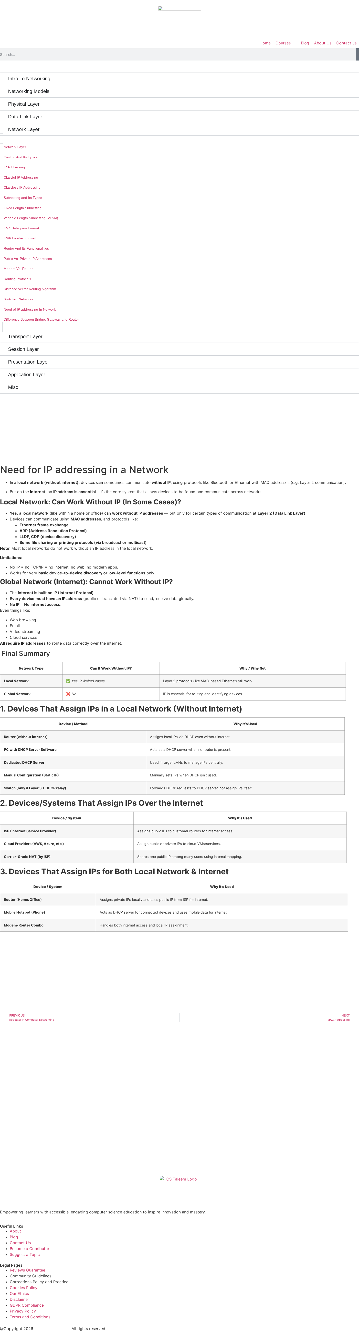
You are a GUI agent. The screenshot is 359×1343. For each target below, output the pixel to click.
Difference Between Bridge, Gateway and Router (41, 319)
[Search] (357, 54)
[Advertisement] (30, 424)
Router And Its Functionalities (26, 248)
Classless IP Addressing (22, 187)
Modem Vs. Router (18, 269)
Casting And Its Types (20, 157)
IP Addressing (14, 167)
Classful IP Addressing (21, 177)
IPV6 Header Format (20, 238)
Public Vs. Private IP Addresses (28, 259)
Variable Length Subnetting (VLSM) (31, 218)
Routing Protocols (17, 279)
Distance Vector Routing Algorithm (30, 289)
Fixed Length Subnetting (23, 208)
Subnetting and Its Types (23, 198)
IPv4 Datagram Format (21, 228)
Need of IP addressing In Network (30, 309)
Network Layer (15, 147)
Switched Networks (18, 299)
